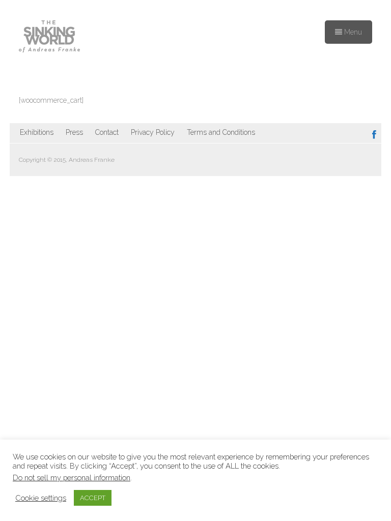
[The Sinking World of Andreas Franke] (49, 37)
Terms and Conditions (221, 132)
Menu (352, 32)
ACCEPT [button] (92, 498)
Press (74, 132)
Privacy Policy (153, 132)
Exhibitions (36, 132)
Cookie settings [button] (40, 498)
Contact (107, 132)
